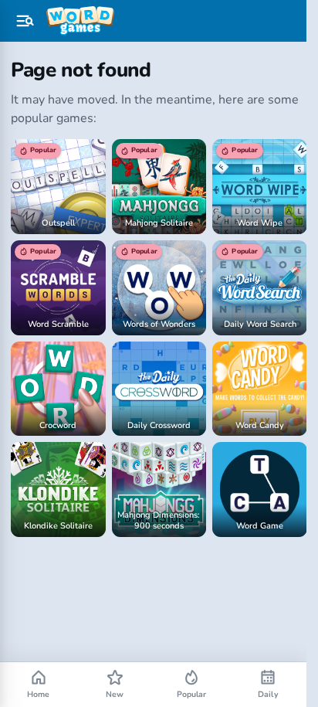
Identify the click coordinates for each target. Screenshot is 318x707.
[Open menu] (24, 20)
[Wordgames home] (80, 21)
